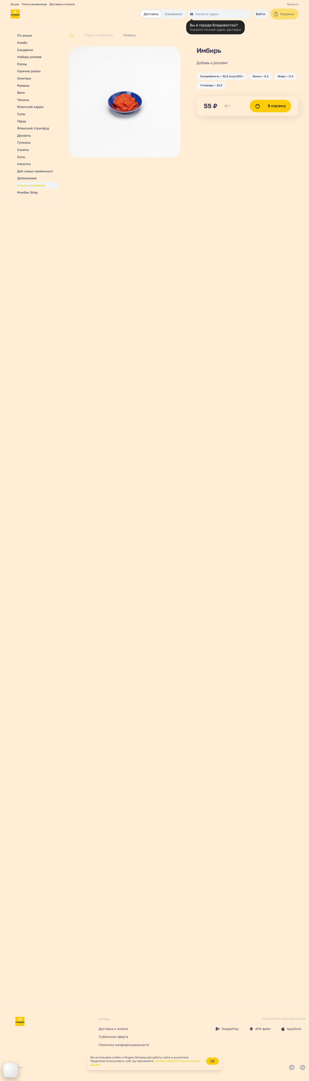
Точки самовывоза (34, 4)
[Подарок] (10, 1070)
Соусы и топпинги (99, 35)
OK (212, 1061)
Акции (15, 4)
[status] (154, 1061)
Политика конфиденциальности (124, 1045)
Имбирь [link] (130, 35)
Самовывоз (173, 14)
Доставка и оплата (62, 4)
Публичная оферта (113, 1037)
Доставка (151, 14)
